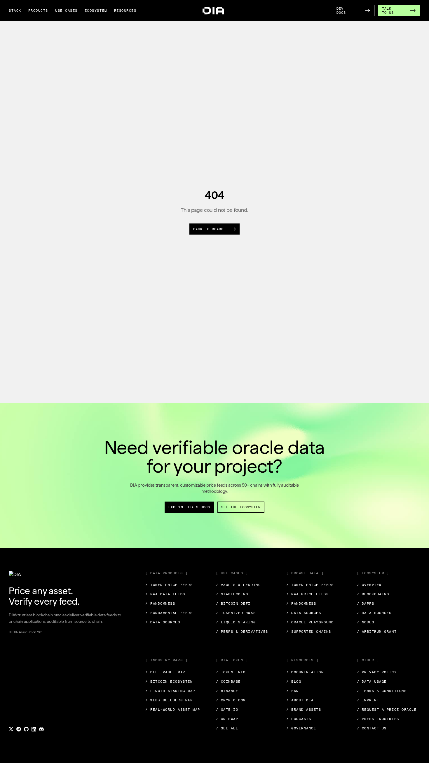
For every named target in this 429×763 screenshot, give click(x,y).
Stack (15, 10)
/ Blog (293, 681)
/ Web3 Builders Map (169, 700)
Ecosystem (96, 10)
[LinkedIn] (34, 729)
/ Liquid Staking (236, 622)
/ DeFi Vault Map (165, 672)
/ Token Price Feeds (169, 585)
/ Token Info (231, 672)
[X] (11, 729)
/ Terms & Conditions (382, 691)
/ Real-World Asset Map (172, 709)
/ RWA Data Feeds (165, 594)
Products (38, 10)
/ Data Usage (372, 681)
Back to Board (208, 229)
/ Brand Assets (303, 709)
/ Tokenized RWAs (236, 613)
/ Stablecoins (232, 594)
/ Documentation (305, 672)
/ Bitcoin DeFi (233, 603)
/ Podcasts (298, 719)
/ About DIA (300, 700)
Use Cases (66, 10)
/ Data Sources (162, 622)
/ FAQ (292, 691)
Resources (125, 10)
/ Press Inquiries (378, 719)
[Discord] (41, 729)
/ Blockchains (373, 594)
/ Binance (227, 691)
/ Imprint (368, 700)
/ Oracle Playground (310, 622)
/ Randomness (160, 603)
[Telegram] (18, 729)
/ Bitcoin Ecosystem (169, 681)
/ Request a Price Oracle (387, 709)
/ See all (227, 728)
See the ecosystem (241, 507)
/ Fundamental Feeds (169, 613)
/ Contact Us (372, 728)
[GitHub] (26, 729)
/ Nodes (365, 622)
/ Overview (369, 585)
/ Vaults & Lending (238, 585)
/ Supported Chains (308, 632)
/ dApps (365, 603)
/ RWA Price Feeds (307, 594)
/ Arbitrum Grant (377, 632)
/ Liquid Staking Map (170, 691)
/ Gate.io (227, 709)
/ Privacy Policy (377, 672)
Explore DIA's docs (189, 507)
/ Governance (301, 728)
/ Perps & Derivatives (242, 632)
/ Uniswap (227, 719)
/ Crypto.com (231, 700)
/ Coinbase (228, 681)
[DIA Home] (213, 11)
